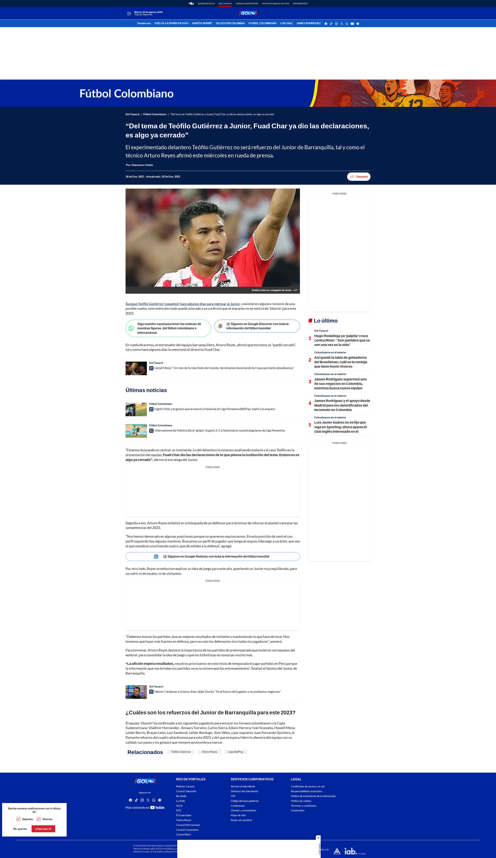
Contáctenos (238, 806)
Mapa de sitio (238, 815)
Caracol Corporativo (187, 830)
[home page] (191, 3)
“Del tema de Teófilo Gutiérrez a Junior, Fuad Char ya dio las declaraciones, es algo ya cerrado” (222, 114)
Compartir (362, 176)
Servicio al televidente (243, 786)
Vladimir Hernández (164, 728)
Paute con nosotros (241, 820)
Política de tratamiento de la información (313, 796)
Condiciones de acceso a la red (308, 786)
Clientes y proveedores (243, 810)
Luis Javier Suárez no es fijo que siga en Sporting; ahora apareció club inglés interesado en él (340, 426)
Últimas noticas (206, 3)
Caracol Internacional (188, 825)
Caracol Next (183, 834)
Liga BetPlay (235, 751)
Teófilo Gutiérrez (181, 751)
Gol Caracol (225, 3)
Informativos (300, 3)
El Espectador (183, 815)
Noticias (47, 819)
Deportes (27, 819)
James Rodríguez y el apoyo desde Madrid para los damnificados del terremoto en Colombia (342, 405)
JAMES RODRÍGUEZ (308, 23)
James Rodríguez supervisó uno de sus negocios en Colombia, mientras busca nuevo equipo (340, 383)
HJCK (179, 806)
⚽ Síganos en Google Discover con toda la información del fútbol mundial (257, 326)
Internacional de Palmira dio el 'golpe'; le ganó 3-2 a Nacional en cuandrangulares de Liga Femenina (219, 430)
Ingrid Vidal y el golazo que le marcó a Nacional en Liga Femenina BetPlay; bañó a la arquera (214, 409)
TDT (233, 796)
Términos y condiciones (304, 806)
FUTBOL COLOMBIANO (262, 23)
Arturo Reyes (209, 751)
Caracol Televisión (186, 791)
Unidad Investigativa (247, 3)
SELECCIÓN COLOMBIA (230, 23)
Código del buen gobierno (245, 801)
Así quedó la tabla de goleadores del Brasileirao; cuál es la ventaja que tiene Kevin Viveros (340, 362)
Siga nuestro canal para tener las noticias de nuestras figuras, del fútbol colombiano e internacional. (169, 328)
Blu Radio (181, 796)
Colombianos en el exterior (330, 352)
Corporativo (297, 810)
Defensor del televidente (244, 791)
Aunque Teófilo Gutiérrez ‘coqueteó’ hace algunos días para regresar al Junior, (183, 304)
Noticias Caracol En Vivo (275, 3)
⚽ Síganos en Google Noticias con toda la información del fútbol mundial (216, 556)
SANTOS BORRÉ (202, 23)
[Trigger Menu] (129, 13)
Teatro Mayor (183, 820)
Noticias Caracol (185, 786)
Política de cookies (301, 801)
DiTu (178, 810)
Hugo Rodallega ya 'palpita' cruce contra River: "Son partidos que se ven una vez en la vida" (342, 340)
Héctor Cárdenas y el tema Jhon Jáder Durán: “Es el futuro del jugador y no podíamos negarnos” (217, 691)
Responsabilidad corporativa (306, 791)
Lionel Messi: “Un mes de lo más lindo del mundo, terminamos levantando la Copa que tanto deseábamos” (224, 368)
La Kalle (180, 801)
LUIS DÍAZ (286, 23)
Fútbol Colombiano (154, 114)
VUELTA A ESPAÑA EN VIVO (171, 23)
